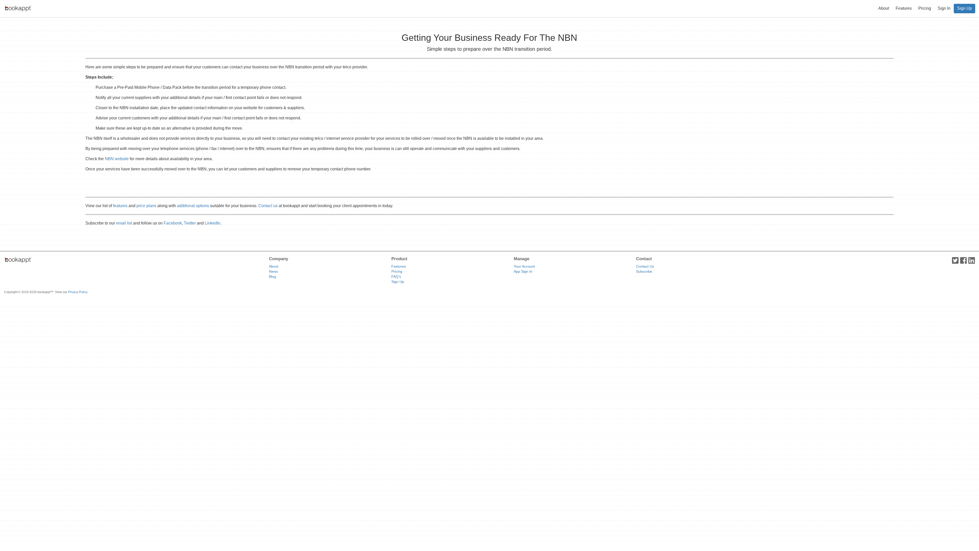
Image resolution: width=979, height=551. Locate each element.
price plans (146, 206)
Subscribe (644, 271)
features (120, 206)
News (273, 271)
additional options (193, 206)
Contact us (268, 206)
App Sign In (523, 271)
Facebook (173, 223)
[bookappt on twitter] (955, 260)
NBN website (117, 159)
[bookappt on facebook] (963, 260)
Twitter (190, 223)
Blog (272, 276)
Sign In (944, 8)
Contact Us (645, 266)
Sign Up (964, 8)
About (883, 8)
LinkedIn (212, 223)
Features (904, 8)
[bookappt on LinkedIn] (971, 260)
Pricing (924, 8)
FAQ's (396, 276)
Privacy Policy (77, 292)
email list (124, 223)
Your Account (524, 266)
